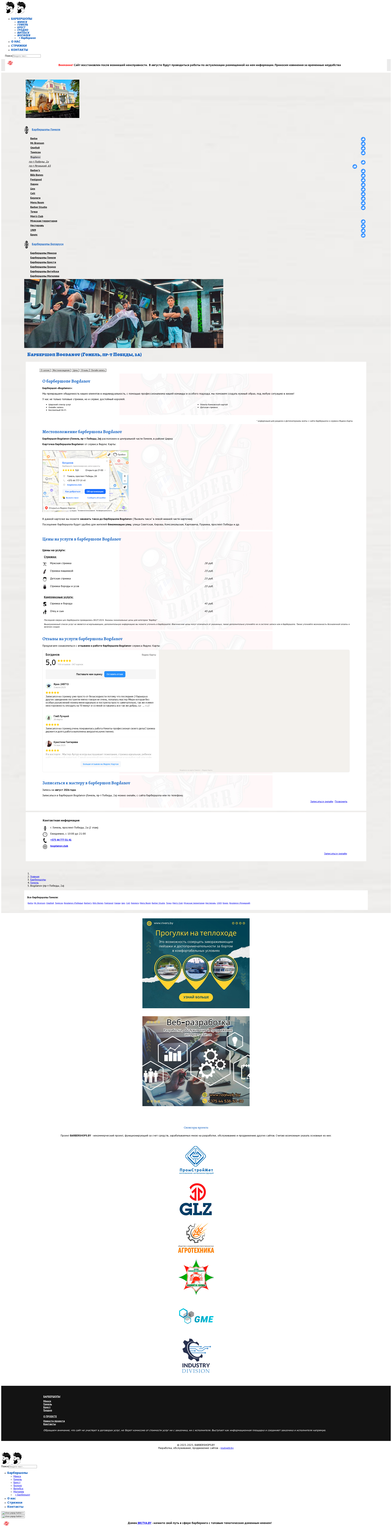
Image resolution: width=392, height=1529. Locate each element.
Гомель (22, 24)
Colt (32, 193)
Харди (34, 184)
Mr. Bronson (37, 143)
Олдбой (35, 147)
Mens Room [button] (145, 903)
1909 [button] (219, 903)
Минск (22, 22)
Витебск (23, 32)
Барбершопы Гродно (43, 266)
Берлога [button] (135, 903)
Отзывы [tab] (84, 370)
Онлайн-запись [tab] (98, 370)
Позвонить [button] (341, 801)
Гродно (22, 30)
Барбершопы (21, 19)
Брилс (34, 234)
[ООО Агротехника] (196, 1238)
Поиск (8, 55)
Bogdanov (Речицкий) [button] (239, 903)
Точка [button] (169, 903)
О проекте (50, 1416)
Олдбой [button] (50, 903)
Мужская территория (43, 220)
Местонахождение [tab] (61, 370)
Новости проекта (54, 1421)
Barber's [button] (88, 903)
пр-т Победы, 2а (39, 161)
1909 (33, 230)
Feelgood (36, 179)
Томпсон (35, 152)
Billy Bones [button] (98, 903)
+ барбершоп (27, 38)
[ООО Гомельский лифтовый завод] (196, 1200)
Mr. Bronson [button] (39, 903)
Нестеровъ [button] (210, 903)
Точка (34, 211)
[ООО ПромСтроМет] (196, 1161)
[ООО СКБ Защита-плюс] (196, 1277)
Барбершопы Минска (43, 253)
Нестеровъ (37, 225)
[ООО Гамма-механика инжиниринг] (196, 1316)
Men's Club (36, 216)
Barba (33, 138)
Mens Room (37, 202)
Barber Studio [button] (158, 903)
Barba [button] (30, 903)
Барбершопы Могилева (44, 276)
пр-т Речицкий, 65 (40, 165)
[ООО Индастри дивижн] (196, 1355)
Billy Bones (36, 174)
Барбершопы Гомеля (43, 257)
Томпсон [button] (59, 903)
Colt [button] (128, 903)
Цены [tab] (75, 370)
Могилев (23, 35)
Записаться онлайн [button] (321, 801)
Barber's (35, 170)
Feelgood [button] (108, 903)
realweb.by (227, 1448)
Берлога (35, 197)
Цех (32, 188)
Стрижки (19, 45)
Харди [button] (117, 903)
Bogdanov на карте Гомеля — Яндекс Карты (196, 770)
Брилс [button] (225, 903)
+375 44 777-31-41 (60, 839)
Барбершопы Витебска (44, 271)
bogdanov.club (59, 845)
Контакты (19, 50)
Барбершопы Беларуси (48, 244)
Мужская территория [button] (194, 903)
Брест (21, 27)
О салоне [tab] (45, 370)
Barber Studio (38, 207)
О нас (16, 41)
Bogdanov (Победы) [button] (73, 903)
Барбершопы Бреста (43, 262)
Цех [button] (123, 903)
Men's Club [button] (177, 903)
